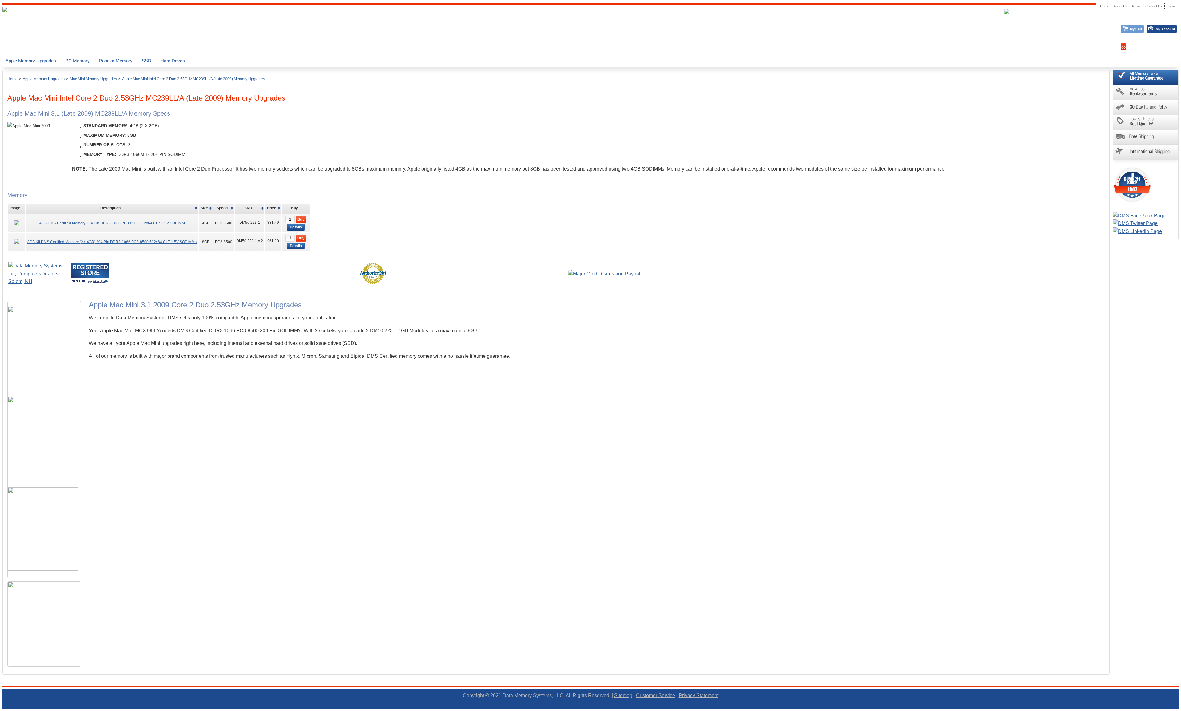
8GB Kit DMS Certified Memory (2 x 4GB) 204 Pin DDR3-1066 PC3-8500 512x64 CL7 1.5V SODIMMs (112, 242)
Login (1171, 6)
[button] (1180, 708)
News (1136, 6)
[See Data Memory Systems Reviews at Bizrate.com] (90, 274)
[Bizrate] (101, 281)
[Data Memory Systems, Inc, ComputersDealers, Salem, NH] (39, 281)
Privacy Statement (698, 695)
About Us (1120, 6)
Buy (300, 219)
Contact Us (1153, 6)
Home (12, 79)
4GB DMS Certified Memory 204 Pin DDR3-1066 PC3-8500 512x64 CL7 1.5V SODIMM (112, 223)
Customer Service (655, 695)
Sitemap (623, 695)
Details (296, 227)
